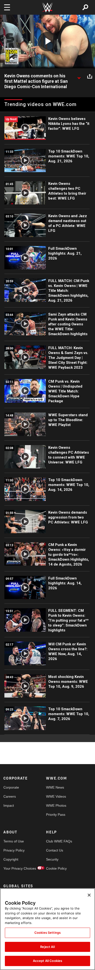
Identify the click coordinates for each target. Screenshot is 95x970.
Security (52, 859)
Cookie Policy (56, 868)
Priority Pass (55, 814)
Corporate (11, 787)
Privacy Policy (14, 850)
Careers (9, 796)
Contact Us (54, 850)
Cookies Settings (47, 933)
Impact (8, 805)
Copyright (10, 859)
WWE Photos (56, 805)
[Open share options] (89, 76)
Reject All (47, 947)
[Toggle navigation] (7, 7)
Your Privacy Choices (14, 868)
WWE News (55, 787)
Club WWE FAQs (56, 841)
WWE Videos (56, 796)
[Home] (47, 7)
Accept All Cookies (47, 961)
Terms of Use (13, 841)
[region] (47, 929)
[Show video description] (79, 76)
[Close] (89, 895)
